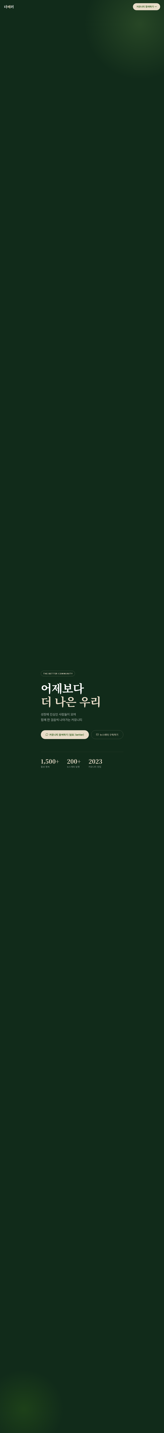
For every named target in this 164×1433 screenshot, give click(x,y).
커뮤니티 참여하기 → (146, 6)
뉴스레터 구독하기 (109, 734)
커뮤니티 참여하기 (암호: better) (66, 734)
